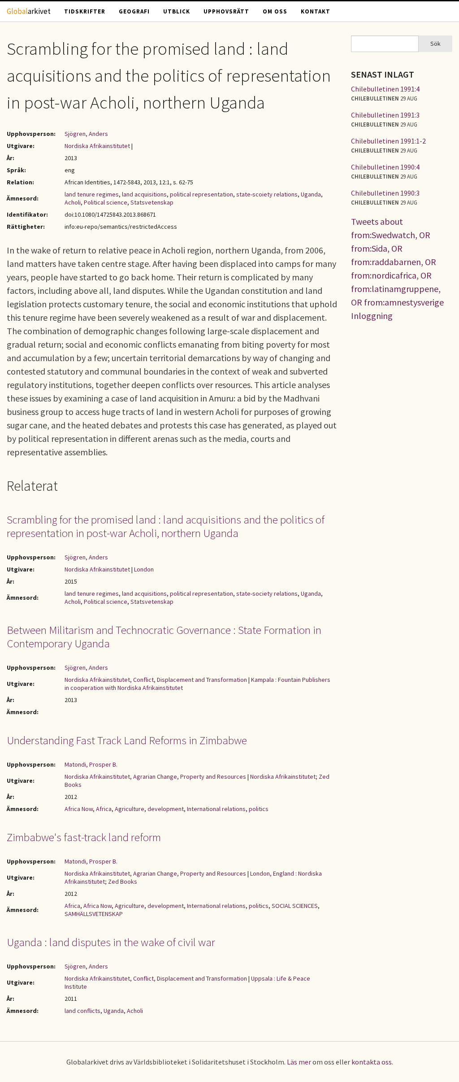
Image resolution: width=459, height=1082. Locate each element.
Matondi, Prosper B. (91, 764)
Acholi (73, 202)
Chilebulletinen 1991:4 (385, 88)
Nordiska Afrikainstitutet (97, 146)
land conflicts (82, 1011)
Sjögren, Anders (86, 134)
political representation (201, 194)
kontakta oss (371, 1061)
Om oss (275, 11)
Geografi (134, 11)
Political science (105, 202)
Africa (104, 809)
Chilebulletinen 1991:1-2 (388, 140)
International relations (216, 809)
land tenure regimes (92, 194)
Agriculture (129, 809)
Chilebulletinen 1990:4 (385, 166)
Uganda (311, 194)
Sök (435, 43)
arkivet (29, 11)
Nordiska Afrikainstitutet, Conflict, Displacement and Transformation (156, 680)
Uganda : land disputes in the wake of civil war (111, 942)
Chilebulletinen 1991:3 (385, 114)
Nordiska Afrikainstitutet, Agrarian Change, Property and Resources (155, 776)
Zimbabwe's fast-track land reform (84, 837)
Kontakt (315, 11)
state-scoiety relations (267, 194)
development (165, 809)
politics (258, 809)
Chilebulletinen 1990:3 (385, 192)
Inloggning (372, 315)
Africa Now (79, 809)
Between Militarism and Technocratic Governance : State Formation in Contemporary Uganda (164, 636)
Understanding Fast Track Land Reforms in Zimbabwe (127, 740)
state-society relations (267, 593)
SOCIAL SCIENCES (295, 906)
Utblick (176, 11)
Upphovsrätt (226, 11)
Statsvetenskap (151, 202)
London (144, 569)
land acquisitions (144, 194)
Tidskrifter (84, 11)
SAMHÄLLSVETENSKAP (94, 914)
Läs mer (299, 1061)
